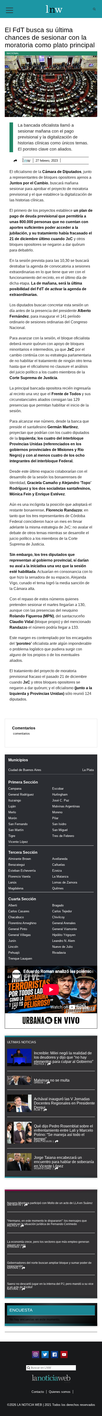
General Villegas (19, 935)
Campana (14, 788)
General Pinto (17, 929)
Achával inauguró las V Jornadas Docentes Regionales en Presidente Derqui (64, 1103)
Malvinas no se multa (52, 1080)
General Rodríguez (21, 794)
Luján (12, 806)
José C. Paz (60, 800)
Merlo (12, 812)
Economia (13, 1247)
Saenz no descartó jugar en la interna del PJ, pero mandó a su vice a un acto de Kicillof (50, 1285)
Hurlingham (60, 794)
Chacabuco (16, 917)
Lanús (12, 882)
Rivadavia (59, 952)
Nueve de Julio (62, 946)
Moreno (57, 812)
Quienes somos (59, 1392)
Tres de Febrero (63, 836)
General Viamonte (64, 929)
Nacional (13, 53)
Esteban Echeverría (22, 870)
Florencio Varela (19, 876)
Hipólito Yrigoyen (63, 935)
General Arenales (64, 923)
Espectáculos (43, 1141)
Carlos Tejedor (62, 911)
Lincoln (13, 946)
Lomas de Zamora (64, 882)
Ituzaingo (14, 800)
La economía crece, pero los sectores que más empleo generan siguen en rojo (48, 1243)
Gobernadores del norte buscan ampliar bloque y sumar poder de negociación (49, 1264)
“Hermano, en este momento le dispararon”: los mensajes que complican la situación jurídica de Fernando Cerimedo (47, 1222)
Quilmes (58, 888)
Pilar (55, 818)
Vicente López (18, 842)
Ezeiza (57, 870)
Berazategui (16, 864)
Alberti (12, 905)
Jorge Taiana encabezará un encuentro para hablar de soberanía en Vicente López (64, 1162)
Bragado (58, 905)
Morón (12, 818)
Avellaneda (59, 859)
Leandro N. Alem (63, 941)
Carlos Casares (18, 911)
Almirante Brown (19, 859)
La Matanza (60, 876)
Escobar (58, 788)
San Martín (15, 830)
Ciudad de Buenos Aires (24, 770)
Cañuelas (58, 864)
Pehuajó (13, 952)
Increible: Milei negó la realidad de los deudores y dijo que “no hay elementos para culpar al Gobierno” (63, 1057)
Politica (39, 1064)
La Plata (88, 770)
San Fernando (18, 824)
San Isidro (59, 824)
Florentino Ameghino (22, 923)
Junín (12, 941)
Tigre (11, 836)
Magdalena (15, 888)
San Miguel (60, 830)
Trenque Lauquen (20, 958)
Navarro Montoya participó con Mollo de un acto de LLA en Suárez (50, 1203)
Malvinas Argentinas (66, 806)
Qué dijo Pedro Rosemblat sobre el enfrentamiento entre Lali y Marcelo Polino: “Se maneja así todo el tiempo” (63, 1132)
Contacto (38, 1392)
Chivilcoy (58, 917)
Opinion (38, 1083)
